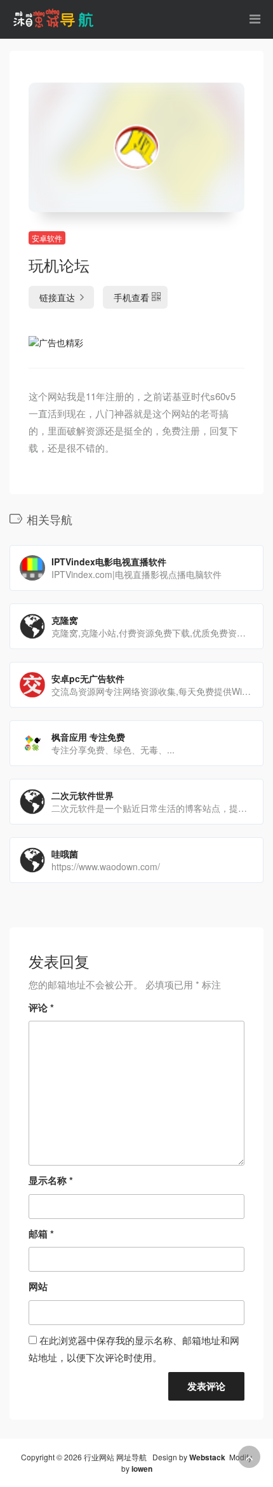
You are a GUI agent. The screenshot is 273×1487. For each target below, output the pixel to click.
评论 (41, 1007)
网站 (38, 1286)
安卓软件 (47, 237)
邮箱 (41, 1234)
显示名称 (51, 1180)
